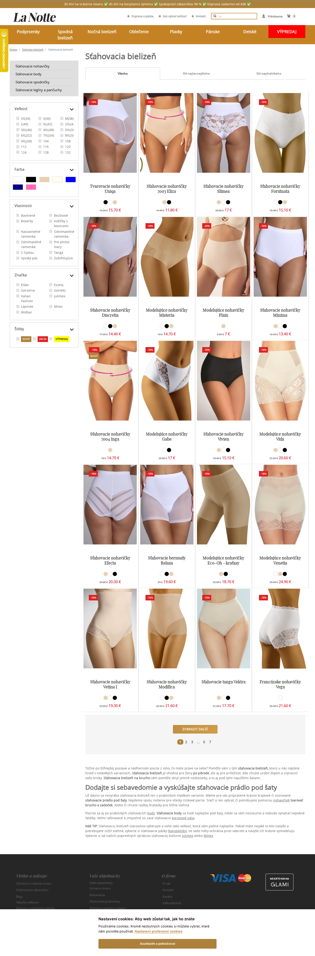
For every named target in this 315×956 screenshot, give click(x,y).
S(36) (47, 118)
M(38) (69, 118)
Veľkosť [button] (21, 108)
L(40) (24, 124)
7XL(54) (48, 135)
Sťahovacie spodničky (32, 82)
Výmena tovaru (100, 888)
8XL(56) (70, 135)
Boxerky (27, 221)
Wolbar (26, 312)
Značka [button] (21, 275)
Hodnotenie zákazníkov (32, 890)
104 (46, 141)
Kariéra (167, 897)
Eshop (13, 49)
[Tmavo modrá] (18, 187)
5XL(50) (70, 130)
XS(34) (25, 118)
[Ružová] (31, 187)
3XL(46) (26, 130)
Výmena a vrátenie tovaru (34, 883)
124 (24, 152)
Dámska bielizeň (32, 49)
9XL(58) (26, 141)
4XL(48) (48, 130)
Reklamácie (97, 895)
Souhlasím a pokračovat (157, 943)
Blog (19, 897)
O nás (166, 883)
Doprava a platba (142, 16)
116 (46, 146)
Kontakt (200, 16)
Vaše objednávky (101, 882)
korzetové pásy (183, 818)
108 (68, 141)
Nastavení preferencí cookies (158, 931)
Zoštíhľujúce (63, 258)
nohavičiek (281, 800)
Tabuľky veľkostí (27, 902)
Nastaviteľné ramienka (30, 234)
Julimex (59, 296)
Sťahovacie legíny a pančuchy (38, 90)
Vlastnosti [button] (23, 205)
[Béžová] (44, 180)
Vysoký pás (29, 258)
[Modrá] (70, 180)
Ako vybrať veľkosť (175, 16)
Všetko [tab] (123, 73)
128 (46, 152)
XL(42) (47, 124)
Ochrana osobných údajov (107, 908)
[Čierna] (31, 180)
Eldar (25, 285)
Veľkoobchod (172, 903)
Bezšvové (61, 215)
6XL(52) (26, 135)
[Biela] (18, 180)
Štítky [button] (19, 328)
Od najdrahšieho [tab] (268, 73)
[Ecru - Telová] (57, 180)
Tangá (58, 252)
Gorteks (60, 290)
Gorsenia (28, 290)
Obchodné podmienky (104, 901)
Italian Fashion (27, 298)
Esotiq (58, 285)
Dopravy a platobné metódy (35, 908)
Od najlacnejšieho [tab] (196, 73)
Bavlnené (28, 215)
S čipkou (27, 252)
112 (24, 146)
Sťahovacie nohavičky (32, 66)
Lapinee (27, 306)
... (198, 742)
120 (68, 146)
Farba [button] (19, 169)
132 (68, 152)
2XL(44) (70, 124)
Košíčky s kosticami (61, 223)
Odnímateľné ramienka (64, 234)
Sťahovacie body (28, 74)
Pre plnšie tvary (61, 244)
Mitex (58, 306)
